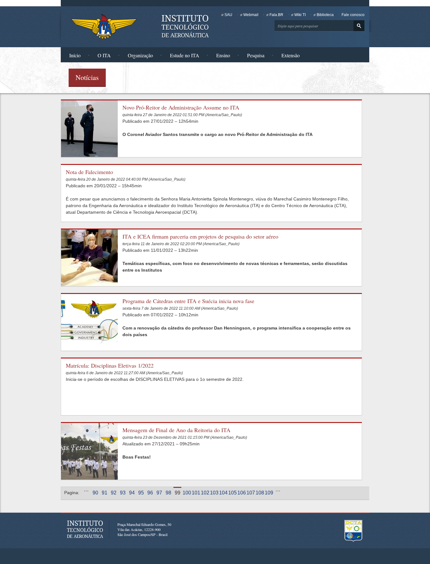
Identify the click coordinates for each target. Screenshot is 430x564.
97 (159, 492)
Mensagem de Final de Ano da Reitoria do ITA (176, 430)
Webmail (250, 15)
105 (232, 492)
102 (205, 492)
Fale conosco (353, 15)
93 (123, 492)
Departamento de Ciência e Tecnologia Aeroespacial (353, 531)
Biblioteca (325, 15)
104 (223, 492)
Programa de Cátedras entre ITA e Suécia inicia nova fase (188, 301)
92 (113, 492)
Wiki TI (300, 15)
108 (259, 492)
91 (104, 492)
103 (214, 492)
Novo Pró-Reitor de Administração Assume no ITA (180, 107)
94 (132, 492)
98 (168, 492)
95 (141, 492)
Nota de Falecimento (89, 172)
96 (150, 492)
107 (250, 492)
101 (196, 492)
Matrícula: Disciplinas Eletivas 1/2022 (110, 365)
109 (269, 492)
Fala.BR (276, 15)
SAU (228, 15)
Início (75, 55)
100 (186, 492)
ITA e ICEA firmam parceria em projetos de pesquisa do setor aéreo (200, 236)
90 (95, 492)
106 (241, 492)
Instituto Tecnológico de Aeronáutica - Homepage (104, 26)
